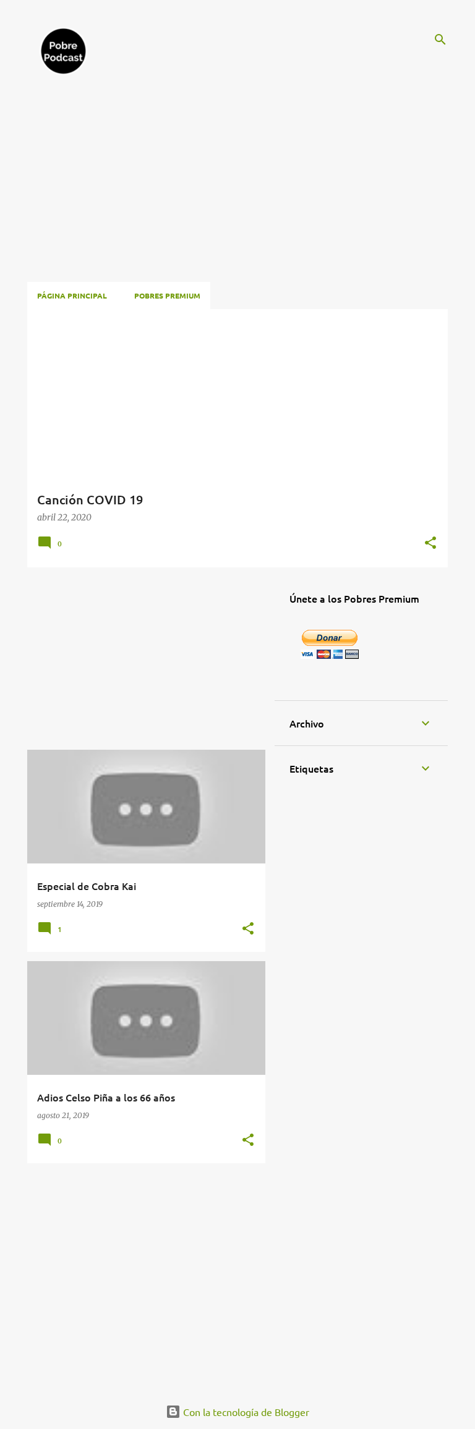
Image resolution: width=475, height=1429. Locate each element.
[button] (430, 544)
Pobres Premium (167, 295)
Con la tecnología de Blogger (245, 1412)
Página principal (72, 295)
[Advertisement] (230, 175)
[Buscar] (440, 39)
